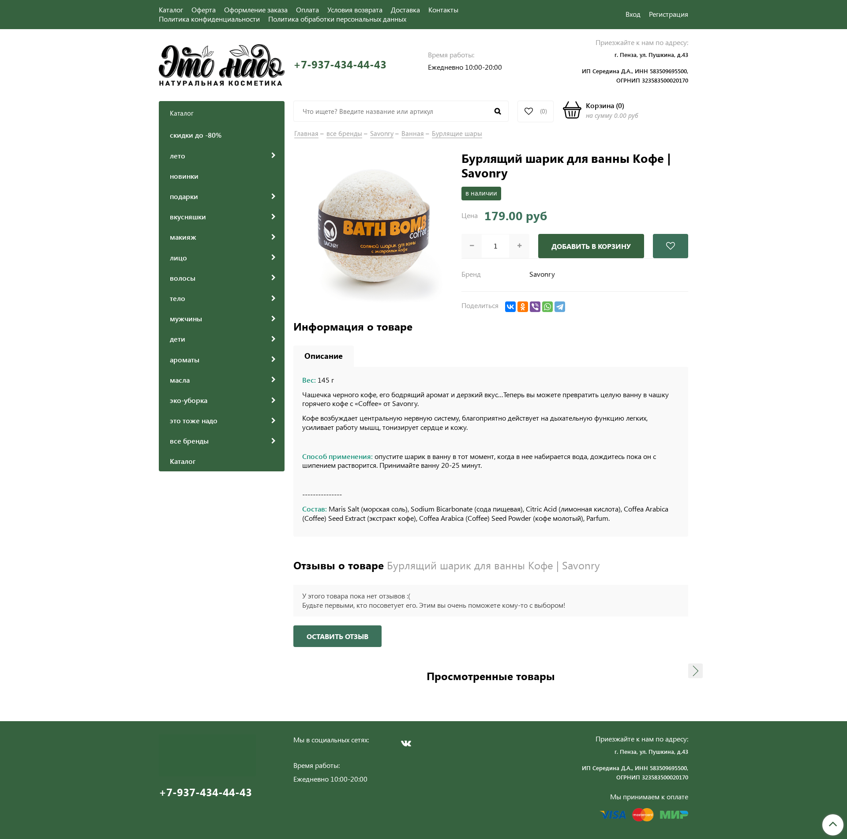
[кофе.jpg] (373, 229)
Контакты (443, 9)
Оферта (203, 9)
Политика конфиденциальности (209, 18)
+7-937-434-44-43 (339, 64)
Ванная (412, 133)
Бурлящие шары (457, 133)
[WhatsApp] (547, 306)
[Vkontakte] (406, 743)
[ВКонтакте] (510, 306)
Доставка (405, 9)
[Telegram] (560, 306)
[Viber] (535, 306)
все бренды (344, 133)
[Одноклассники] (522, 306)
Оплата (307, 9)
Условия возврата (354, 9)
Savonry (382, 133)
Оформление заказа (256, 9)
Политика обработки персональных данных (337, 18)
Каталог (171, 9)
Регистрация (668, 14)
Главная (306, 133)
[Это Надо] (222, 63)
